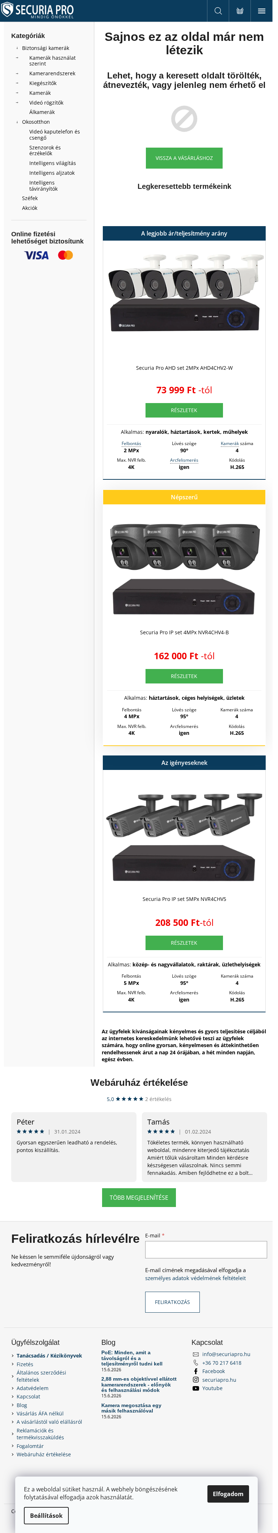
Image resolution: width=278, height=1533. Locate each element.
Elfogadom (228, 1494)
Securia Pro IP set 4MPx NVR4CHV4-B (184, 632)
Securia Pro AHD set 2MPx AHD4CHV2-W (184, 367)
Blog (22, 1405)
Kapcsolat (28, 1396)
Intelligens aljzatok (52, 172)
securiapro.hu (219, 1379)
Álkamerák (42, 112)
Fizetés (25, 1364)
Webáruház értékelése (139, 1082)
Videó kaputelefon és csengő (54, 134)
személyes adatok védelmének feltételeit (195, 1278)
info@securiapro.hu (226, 1354)
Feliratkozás (172, 1302)
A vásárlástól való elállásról (49, 1421)
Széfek (30, 198)
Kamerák (40, 92)
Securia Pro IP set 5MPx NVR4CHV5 (184, 898)
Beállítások (46, 1516)
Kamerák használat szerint (52, 60)
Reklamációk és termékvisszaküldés (40, 1434)
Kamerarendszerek (52, 73)
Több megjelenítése (139, 1198)
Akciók (29, 207)
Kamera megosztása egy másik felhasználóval (131, 1408)
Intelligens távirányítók (43, 185)
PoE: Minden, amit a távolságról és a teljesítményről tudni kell (132, 1358)
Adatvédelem (33, 1388)
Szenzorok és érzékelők (45, 150)
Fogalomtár (30, 1446)
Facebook (213, 1371)
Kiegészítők (42, 83)
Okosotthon (36, 121)
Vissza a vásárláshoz (184, 157)
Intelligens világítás (52, 163)
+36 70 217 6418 (221, 1362)
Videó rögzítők (46, 102)
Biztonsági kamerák (45, 48)
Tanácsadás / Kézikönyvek (49, 1355)
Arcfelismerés (184, 460)
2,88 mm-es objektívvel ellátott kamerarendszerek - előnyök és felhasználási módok (139, 1384)
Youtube (212, 1388)
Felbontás (131, 443)
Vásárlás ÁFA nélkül (40, 1413)
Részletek (184, 410)
